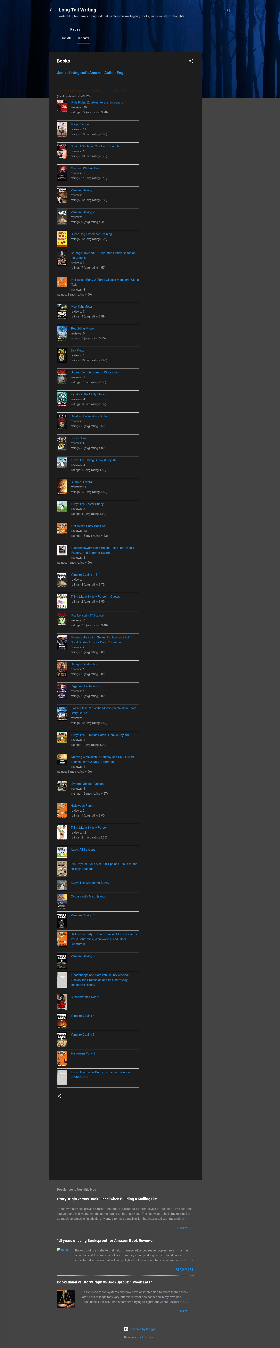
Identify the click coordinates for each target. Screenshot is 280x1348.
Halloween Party (82, 805)
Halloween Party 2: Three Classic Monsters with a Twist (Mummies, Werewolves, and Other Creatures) (104, 939)
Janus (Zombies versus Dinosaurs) (95, 372)
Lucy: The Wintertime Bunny (90, 882)
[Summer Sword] (64, 487)
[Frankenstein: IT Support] (64, 620)
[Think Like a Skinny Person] (64, 833)
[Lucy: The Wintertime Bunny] (64, 886)
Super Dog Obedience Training (91, 234)
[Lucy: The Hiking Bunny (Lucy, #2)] (64, 463)
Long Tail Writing (77, 10)
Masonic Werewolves (85, 168)
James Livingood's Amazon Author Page (91, 73)
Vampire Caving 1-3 (84, 574)
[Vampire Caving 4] (64, 1021)
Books (83, 38)
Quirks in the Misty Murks (88, 394)
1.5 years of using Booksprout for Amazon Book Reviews (105, 1240)
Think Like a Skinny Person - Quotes (95, 596)
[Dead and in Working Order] (64, 422)
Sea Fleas (77, 350)
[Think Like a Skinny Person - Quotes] (64, 602)
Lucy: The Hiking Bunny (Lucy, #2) (94, 460)
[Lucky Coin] (64, 444)
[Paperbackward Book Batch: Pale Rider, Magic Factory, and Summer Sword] (64, 551)
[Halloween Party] (64, 811)
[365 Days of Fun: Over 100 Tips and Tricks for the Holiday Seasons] (64, 869)
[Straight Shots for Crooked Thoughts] (64, 152)
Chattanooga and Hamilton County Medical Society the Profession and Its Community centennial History (100, 980)
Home (66, 38)
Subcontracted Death (85, 996)
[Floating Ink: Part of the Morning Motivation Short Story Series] (64, 713)
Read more (184, 1228)
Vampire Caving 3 (82, 915)
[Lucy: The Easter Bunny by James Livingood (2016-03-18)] (64, 1078)
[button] (191, 61)
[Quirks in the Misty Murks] (64, 400)
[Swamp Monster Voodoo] (64, 787)
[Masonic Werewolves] (64, 174)
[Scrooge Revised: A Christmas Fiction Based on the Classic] (64, 258)
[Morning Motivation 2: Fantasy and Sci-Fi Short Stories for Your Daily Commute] (64, 760)
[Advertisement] (218, 113)
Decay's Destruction (84, 664)
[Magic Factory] (64, 130)
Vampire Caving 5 (82, 1034)
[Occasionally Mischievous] (64, 902)
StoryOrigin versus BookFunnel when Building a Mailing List (107, 1199)
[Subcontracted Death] (64, 1002)
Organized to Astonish (85, 686)
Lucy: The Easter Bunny (87, 504)
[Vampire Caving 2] (64, 217)
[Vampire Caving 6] (64, 961)
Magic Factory (80, 124)
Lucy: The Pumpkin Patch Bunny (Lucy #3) (100, 735)
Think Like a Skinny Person (89, 827)
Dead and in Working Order (89, 416)
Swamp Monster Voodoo (87, 783)
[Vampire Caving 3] (64, 921)
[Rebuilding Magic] (64, 334)
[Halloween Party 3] (64, 1059)
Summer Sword (81, 482)
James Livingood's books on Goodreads (92, 91)
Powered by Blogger (142, 1329)
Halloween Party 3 (83, 1053)
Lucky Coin (78, 438)
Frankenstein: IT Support (87, 615)
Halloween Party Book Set (88, 525)
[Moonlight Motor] (64, 312)
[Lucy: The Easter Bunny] (64, 507)
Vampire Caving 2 (82, 212)
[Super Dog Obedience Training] (64, 239)
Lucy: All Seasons (83, 849)
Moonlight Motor (81, 306)
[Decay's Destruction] (64, 670)
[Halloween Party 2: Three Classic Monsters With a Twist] (64, 283)
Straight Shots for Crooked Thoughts (95, 146)
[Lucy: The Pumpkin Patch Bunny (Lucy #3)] (64, 738)
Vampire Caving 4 (82, 1015)
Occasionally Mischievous (88, 896)
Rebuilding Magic (82, 328)
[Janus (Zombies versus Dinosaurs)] (64, 377)
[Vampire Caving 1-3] (64, 580)
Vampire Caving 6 (82, 956)
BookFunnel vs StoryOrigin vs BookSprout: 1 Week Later (104, 1282)
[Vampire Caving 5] (64, 1040)
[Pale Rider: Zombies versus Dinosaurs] (64, 106)
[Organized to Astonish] (64, 692)
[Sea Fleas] (64, 356)
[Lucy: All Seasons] (64, 853)
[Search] (228, 11)
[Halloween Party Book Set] (64, 529)
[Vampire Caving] (64, 196)
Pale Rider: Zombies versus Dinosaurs (97, 102)
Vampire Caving (81, 190)
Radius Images (149, 1337)
